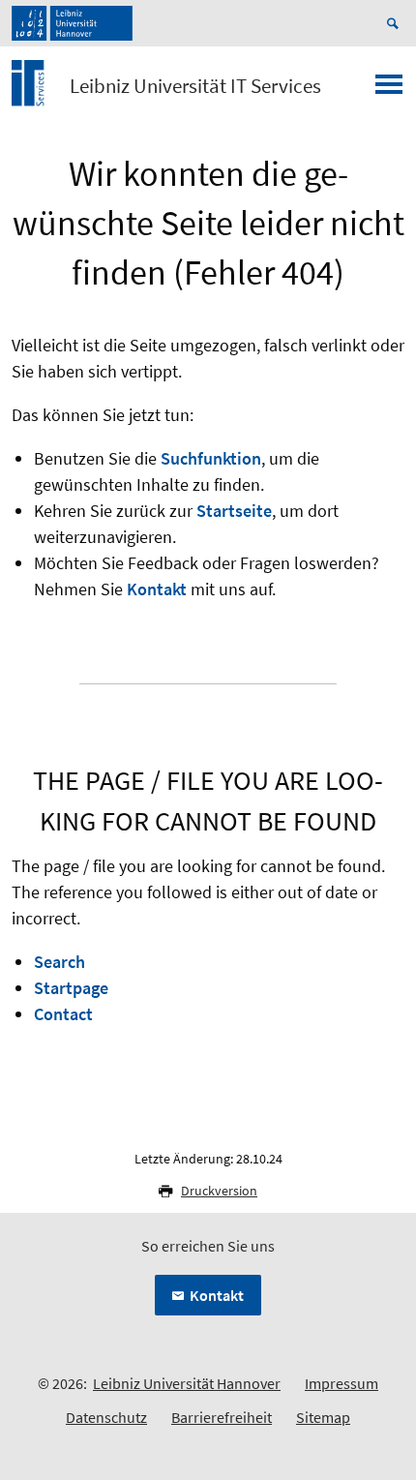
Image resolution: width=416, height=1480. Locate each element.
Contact (63, 1014)
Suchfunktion (211, 458)
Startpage (71, 988)
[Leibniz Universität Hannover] (72, 23)
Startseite (234, 510)
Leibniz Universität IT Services (195, 86)
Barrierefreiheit (221, 1417)
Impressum (341, 1383)
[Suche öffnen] (395, 23)
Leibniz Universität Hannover (187, 1383)
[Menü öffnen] (388, 90)
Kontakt (157, 589)
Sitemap (323, 1417)
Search (59, 962)
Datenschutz (106, 1417)
